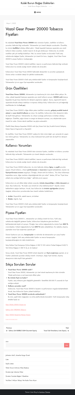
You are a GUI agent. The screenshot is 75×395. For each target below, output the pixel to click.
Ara (7, 342)
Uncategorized (11, 319)
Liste (7, 359)
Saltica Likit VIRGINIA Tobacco (16, 310)
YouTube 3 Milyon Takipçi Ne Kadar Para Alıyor (21, 380)
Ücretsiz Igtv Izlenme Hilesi (14, 372)
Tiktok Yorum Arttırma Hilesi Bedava (17, 368)
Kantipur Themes (44, 392)
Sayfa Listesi (10, 364)
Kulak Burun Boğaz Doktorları (37, 3)
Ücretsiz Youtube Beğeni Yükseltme (17, 376)
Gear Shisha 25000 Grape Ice (16, 305)
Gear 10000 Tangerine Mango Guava (18, 315)
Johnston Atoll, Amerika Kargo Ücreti (18, 355)
